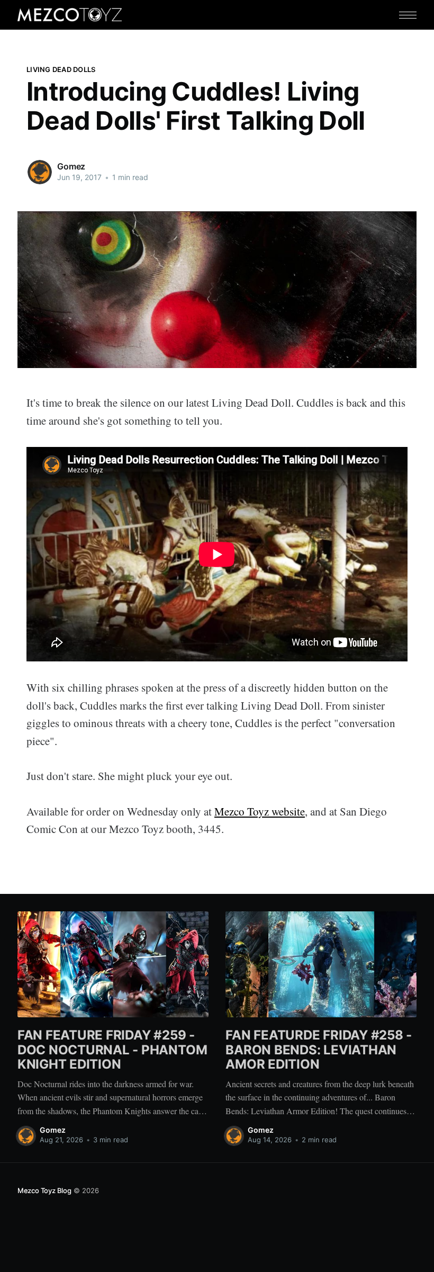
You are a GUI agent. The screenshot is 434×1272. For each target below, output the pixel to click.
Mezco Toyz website (259, 811)
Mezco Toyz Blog (44, 1190)
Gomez (71, 166)
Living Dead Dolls (60, 69)
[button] (408, 15)
